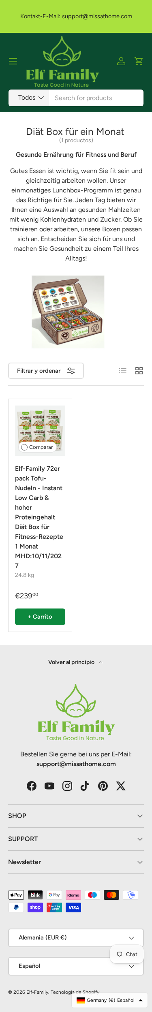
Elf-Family (37, 992)
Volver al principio (72, 662)
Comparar (41, 447)
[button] (139, 61)
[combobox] (76, 98)
